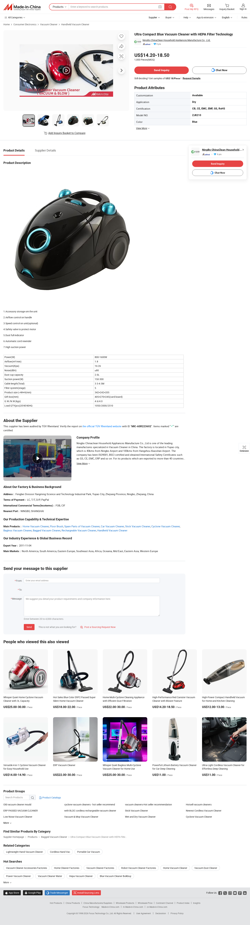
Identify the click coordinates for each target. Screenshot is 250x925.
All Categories (15, 17)
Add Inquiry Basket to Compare (66, 133)
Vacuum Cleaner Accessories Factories (26, 868)
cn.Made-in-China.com (157, 906)
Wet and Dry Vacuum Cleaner (140, 816)
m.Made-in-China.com (133, 906)
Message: (17, 598)
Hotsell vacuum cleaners (199, 804)
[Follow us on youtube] (235, 892)
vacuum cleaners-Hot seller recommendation (148, 804)
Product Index (183, 903)
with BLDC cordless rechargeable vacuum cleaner (90, 810)
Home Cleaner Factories (66, 868)
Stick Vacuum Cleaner (137, 526)
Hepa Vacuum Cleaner (81, 876)
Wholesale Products (125, 903)
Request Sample (192, 78)
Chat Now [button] (221, 70)
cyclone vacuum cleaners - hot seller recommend (89, 804)
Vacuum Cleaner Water (50, 876)
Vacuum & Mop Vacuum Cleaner (81, 816)
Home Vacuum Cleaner (36, 526)
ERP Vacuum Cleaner (64, 765)
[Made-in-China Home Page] (21, 7)
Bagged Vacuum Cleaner (46, 530)
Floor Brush (56, 526)
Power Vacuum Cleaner (18, 876)
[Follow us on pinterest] (240, 892)
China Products (73, 903)
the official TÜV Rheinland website (101, 426)
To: (20, 589)
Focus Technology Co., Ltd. (101, 913)
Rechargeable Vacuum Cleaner (79, 530)
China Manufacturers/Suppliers (98, 903)
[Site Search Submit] (170, 6)
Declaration (160, 913)
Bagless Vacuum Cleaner (17, 530)
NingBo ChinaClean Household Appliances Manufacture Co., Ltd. (177, 40)
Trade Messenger (57, 892)
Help (186, 17)
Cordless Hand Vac (60, 851)
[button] (160, 6)
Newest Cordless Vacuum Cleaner (203, 810)
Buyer (168, 17)
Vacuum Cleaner (48, 24)
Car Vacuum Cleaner (112, 526)
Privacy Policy (177, 913)
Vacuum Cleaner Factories (100, 868)
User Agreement (143, 913)
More (6, 882)
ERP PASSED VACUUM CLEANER (20, 810)
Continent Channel (164, 903)
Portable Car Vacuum (88, 851)
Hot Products (56, 903)
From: (19, 580)
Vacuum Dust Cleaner (205, 868)
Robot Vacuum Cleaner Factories (138, 868)
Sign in (243, 9)
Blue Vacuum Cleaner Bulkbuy (115, 876)
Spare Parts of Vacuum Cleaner (82, 526)
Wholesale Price (145, 903)
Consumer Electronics (24, 24)
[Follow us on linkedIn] (245, 892)
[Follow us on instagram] (230, 892)
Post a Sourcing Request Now (98, 627)
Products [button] (58, 7)
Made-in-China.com (110, 906)
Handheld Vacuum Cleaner (75, 24)
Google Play (33, 892)
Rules (244, 17)
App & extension (205, 17)
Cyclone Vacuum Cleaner (165, 526)
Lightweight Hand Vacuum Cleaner (24, 851)
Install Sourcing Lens (88, 892)
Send (29, 627)
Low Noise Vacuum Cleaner (17, 816)
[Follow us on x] (225, 892)
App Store (12, 892)
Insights (196, 903)
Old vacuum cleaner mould (17, 804)
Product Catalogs (51, 797)
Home (6, 24)
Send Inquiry (161, 70)
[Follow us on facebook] (220, 892)
